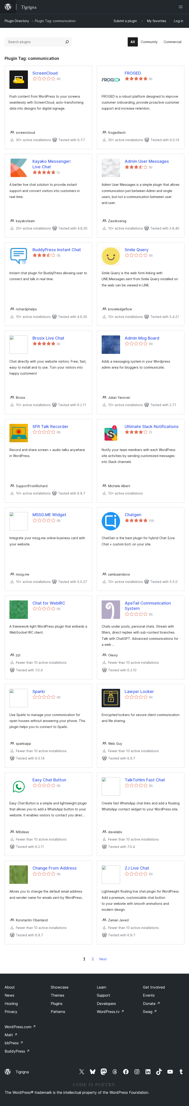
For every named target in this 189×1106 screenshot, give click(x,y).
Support (103, 995)
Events (149, 995)
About (10, 987)
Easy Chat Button (49, 779)
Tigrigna (22, 1072)
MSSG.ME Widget (49, 514)
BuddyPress (17, 1051)
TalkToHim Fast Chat (145, 779)
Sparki (38, 691)
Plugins (56, 1003)
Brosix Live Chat (48, 338)
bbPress (14, 1043)
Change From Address (54, 868)
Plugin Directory (17, 21)
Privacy (11, 1011)
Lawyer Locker (139, 691)
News (9, 995)
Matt (11, 1035)
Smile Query (136, 249)
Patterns (58, 1011)
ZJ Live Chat (137, 868)
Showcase (59, 987)
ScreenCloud (45, 73)
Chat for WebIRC (48, 603)
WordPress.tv (110, 1011)
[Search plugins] (67, 42)
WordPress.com (20, 1027)
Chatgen (133, 514)
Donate (151, 1003)
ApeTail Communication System (148, 606)
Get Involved (154, 987)
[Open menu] (181, 7)
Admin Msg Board (142, 338)
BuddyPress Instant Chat (56, 249)
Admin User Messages (147, 161)
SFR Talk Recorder (50, 426)
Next (103, 959)
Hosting (11, 1003)
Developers (106, 1003)
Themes (57, 995)
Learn (101, 987)
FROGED (133, 73)
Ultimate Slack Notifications (152, 426)
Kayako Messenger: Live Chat (51, 164)
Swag (150, 1011)
